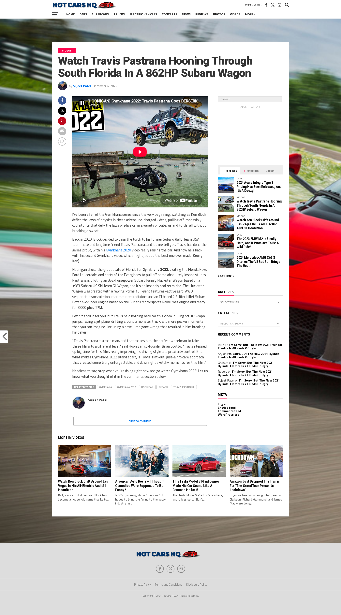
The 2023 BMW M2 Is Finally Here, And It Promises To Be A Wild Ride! (258, 243)
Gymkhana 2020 (118, 250)
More (249, 14)
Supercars (100, 14)
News (186, 14)
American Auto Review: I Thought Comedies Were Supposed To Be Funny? (140, 485)
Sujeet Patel (82, 85)
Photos (219, 14)
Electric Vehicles (143, 14)
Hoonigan (147, 387)
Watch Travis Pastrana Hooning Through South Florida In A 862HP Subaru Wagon (259, 205)
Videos (235, 14)
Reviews (201, 14)
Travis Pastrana (184, 387)
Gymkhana (105, 387)
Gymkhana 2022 (126, 387)
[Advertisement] (170, 30)
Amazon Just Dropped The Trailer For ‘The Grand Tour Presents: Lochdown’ (255, 485)
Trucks (119, 14)
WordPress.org (228, 414)
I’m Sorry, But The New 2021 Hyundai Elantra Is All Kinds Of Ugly (250, 346)
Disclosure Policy (196, 584)
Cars (83, 14)
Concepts (169, 14)
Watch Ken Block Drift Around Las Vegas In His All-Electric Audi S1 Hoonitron (258, 224)
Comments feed (229, 411)
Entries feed (227, 407)
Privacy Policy (142, 584)
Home (70, 14)
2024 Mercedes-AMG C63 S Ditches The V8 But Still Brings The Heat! (258, 261)
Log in (222, 404)
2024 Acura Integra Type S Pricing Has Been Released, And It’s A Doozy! (259, 186)
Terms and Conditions (169, 584)
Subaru (163, 387)
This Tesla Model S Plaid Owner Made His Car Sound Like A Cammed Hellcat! (195, 485)
